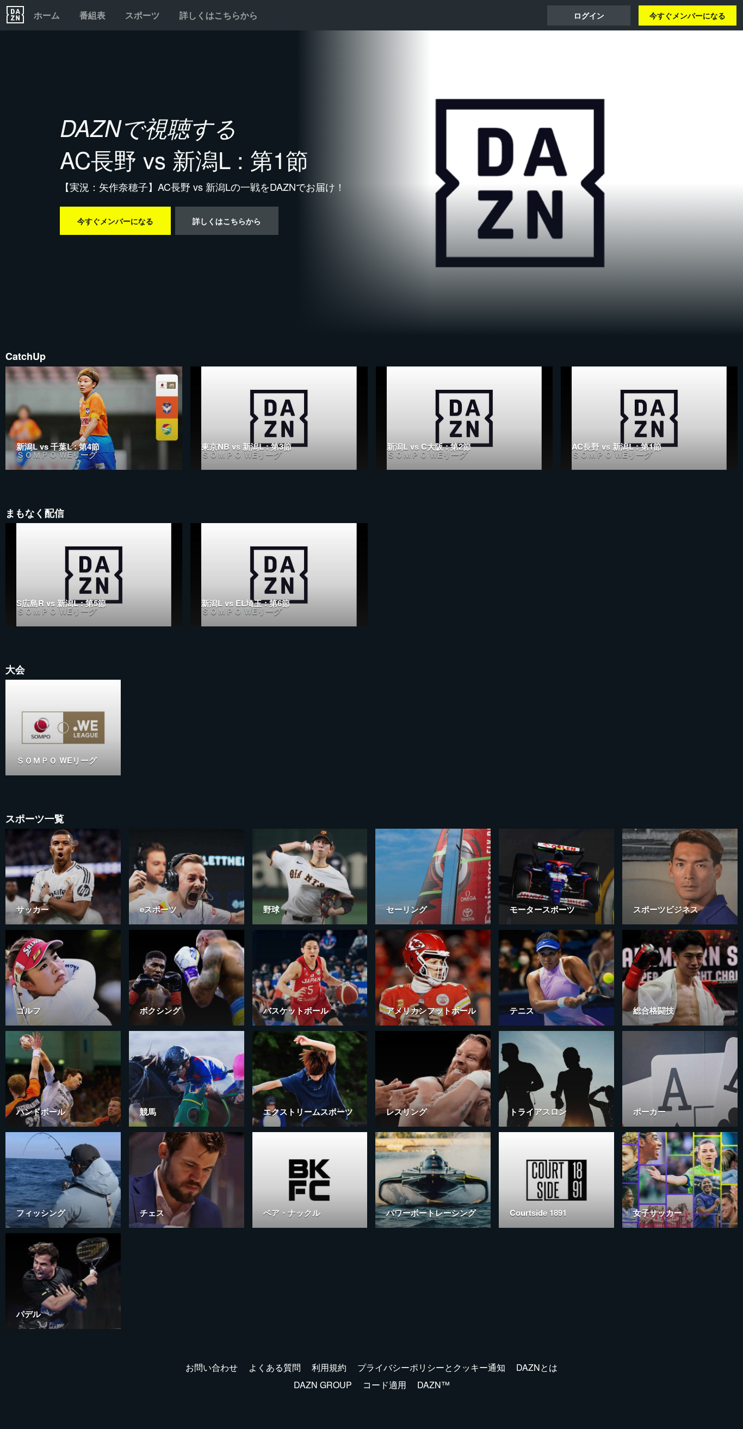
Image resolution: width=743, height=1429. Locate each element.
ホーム (47, 15)
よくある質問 (275, 1367)
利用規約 (329, 1367)
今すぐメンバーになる (687, 15)
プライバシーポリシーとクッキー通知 (431, 1367)
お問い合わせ (211, 1367)
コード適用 (384, 1384)
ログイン (589, 15)
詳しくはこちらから (218, 15)
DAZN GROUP (323, 1384)
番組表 (92, 15)
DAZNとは (537, 1367)
